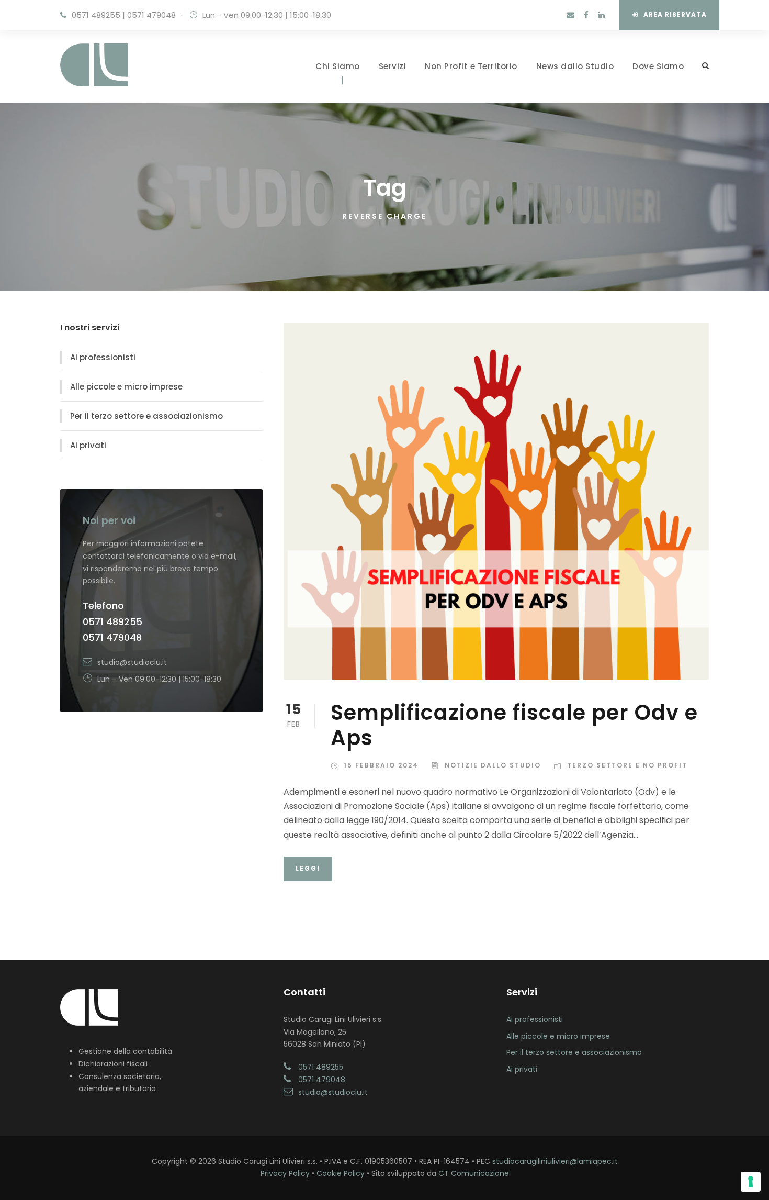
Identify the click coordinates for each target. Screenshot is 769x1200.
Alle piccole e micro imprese (126, 386)
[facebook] (586, 14)
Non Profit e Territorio (471, 66)
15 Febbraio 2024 (381, 765)
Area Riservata (675, 14)
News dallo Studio (575, 66)
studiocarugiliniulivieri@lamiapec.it (555, 1161)
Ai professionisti (102, 357)
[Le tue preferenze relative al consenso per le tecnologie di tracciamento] (751, 1182)
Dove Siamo (658, 66)
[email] (570, 14)
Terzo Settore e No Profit (627, 765)
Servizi (392, 66)
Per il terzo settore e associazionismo (146, 415)
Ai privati (88, 445)
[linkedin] (601, 14)
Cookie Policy (340, 1173)
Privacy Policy (285, 1173)
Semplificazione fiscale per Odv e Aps (514, 725)
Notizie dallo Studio (493, 765)
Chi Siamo (337, 66)
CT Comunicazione (473, 1173)
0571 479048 (151, 14)
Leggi (308, 868)
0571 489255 (96, 14)
